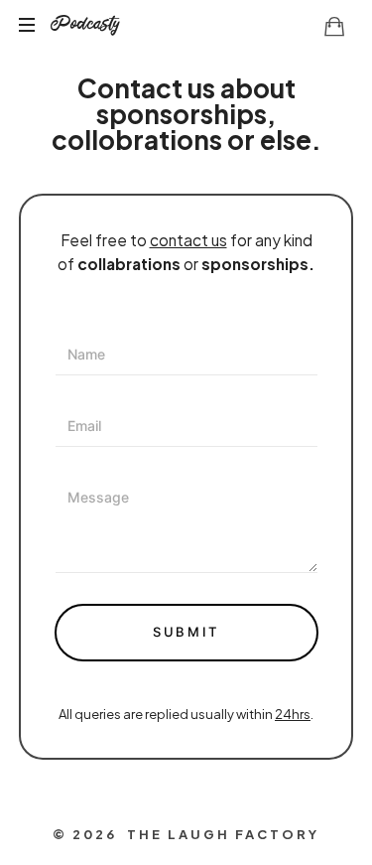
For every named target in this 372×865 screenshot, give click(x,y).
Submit (186, 632)
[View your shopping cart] (334, 26)
